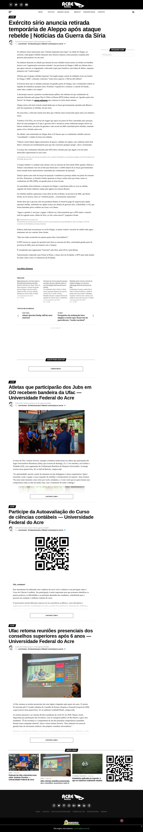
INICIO (38, 811)
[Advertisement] (55, 342)
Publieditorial (89, 12)
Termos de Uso (79, 811)
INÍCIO (40, 12)
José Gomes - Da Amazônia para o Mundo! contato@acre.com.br (40, 44)
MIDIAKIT (104, 811)
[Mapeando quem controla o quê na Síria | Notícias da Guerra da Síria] (30, 289)
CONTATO (101, 12)
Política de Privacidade (60, 811)
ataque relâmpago (41, 100)
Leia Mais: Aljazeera (25, 268)
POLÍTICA (51, 12)
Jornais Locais (63, 12)
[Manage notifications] (121, 820)
